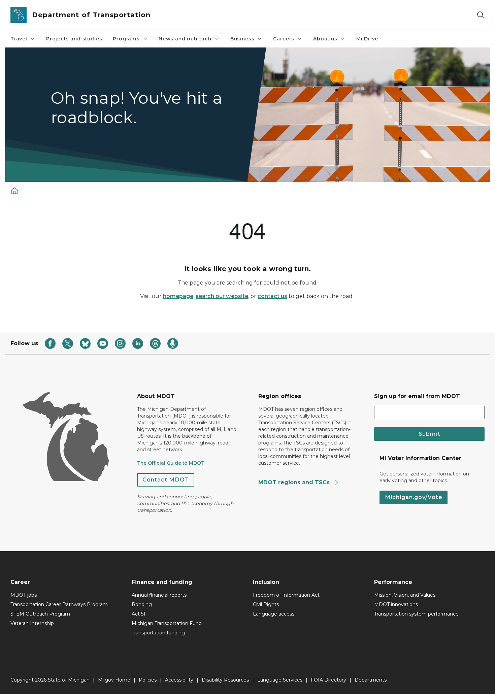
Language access (273, 614)
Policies (148, 680)
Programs (126, 39)
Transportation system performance (416, 614)
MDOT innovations (396, 604)
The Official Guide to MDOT (170, 463)
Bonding (142, 604)
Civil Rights (266, 604)
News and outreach (185, 39)
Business (242, 39)
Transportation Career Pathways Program (59, 604)
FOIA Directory (328, 680)
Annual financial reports (159, 595)
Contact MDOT (165, 479)
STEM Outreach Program (40, 614)
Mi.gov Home (114, 680)
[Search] (480, 15)
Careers (283, 39)
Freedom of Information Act (286, 595)
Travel (18, 39)
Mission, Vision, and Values (404, 595)
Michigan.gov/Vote (413, 497)
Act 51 (138, 614)
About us (325, 39)
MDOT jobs (23, 595)
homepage (178, 296)
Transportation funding (158, 633)
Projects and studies (74, 39)
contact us (272, 296)
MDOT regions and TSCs (294, 482)
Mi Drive (367, 39)
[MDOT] (14, 191)
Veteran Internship (32, 623)
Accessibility (179, 680)
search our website (222, 296)
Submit (429, 434)
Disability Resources (225, 680)
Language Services (279, 680)
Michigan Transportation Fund (167, 623)
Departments (371, 680)
